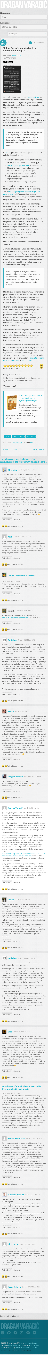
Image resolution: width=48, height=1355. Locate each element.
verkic (11, 899)
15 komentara (38, 42)
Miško (11, 536)
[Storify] (21, 1333)
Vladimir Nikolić (16, 1194)
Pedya (11, 711)
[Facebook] (15, 1333)
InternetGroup (32, 1343)
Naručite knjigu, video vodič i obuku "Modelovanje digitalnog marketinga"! (30, 398)
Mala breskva (27, 360)
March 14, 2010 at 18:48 (32, 776)
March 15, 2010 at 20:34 (23, 900)
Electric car (13, 1244)
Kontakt (3, 1350)
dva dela (15, 360)
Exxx (10, 1031)
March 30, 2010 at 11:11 (33, 1195)
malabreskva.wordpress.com (21, 575)
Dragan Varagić (17, 442)
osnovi (7, 152)
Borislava (12, 640)
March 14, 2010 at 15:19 (23, 711)
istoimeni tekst (33, 97)
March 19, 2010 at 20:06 (34, 1138)
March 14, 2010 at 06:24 (25, 611)
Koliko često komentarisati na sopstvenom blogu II (20, 49)
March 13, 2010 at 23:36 (23, 537)
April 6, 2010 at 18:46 (27, 1244)
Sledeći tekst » (38, 449)
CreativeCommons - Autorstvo (27, 1347)
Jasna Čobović (14, 1286)
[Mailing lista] (34, 1333)
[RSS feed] (2, 1333)
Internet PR (16, 55)
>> (38, 422)
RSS (31, 442)
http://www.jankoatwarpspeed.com (15, 618)
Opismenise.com (14, 1345)
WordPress (35, 1345)
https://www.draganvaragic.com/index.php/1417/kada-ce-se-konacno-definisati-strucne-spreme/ (23, 854)
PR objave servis (13, 1350)
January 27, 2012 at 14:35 (31, 1287)
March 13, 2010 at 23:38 (11, 582)
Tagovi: (8, 436)
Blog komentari (19, 436)
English (29, 1350)
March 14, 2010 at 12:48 (26, 640)
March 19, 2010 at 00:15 (11, 1093)
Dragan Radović (15, 776)
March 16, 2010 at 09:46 (26, 958)
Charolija (12, 469)
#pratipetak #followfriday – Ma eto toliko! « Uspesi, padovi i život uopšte (23, 1087)
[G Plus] (28, 1333)
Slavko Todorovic (16, 1138)
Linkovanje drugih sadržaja (18, 165)
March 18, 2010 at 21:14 (22, 1032)
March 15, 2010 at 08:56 (32, 808)
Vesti (23, 1350)
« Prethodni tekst (10, 449)
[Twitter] (9, 1333)
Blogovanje (31, 436)
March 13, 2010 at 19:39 (26, 470)
